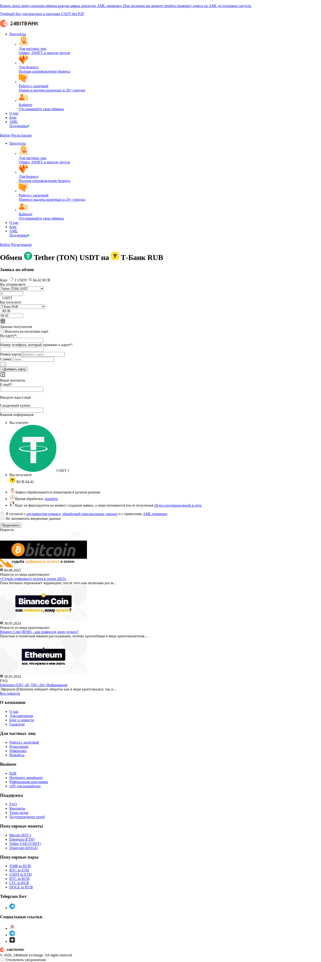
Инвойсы (16, 755)
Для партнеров (21, 716)
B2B (12, 773)
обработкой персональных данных (90, 514)
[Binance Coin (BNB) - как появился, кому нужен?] (43, 619)
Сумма (5, 359)
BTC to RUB (19, 879)
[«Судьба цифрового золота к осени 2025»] (43, 566)
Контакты (17, 808)
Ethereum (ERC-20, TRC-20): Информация (33, 685)
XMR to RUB (20, 866)
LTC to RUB (19, 883)
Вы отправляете (13, 284)
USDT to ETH (20, 874)
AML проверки (155, 514)
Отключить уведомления (26, 960)
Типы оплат (19, 813)
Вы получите (10, 302)
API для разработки (25, 786)
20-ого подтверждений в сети (178, 505)
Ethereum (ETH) (22, 839)
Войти (5, 135)
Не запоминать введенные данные (33, 518)
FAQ (13, 804)
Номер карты (10, 354)
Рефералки (18, 751)
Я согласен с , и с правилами (86, 514)
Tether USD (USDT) (25, 844)
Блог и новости (21, 720)
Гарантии (17, 724)
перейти (51, 499)
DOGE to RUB (21, 887)
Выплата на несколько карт (26, 331)
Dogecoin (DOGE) (23, 848)
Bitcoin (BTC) (20, 835)
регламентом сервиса (43, 514)
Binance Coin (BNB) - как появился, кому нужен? (39, 632)
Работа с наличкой (24, 742)
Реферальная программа (28, 782)
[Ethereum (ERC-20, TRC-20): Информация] (43, 672)
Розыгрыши (18, 747)
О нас (14, 712)
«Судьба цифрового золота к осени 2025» (33, 579)
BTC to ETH (19, 870)
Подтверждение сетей (27, 817)
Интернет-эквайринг (26, 778)
